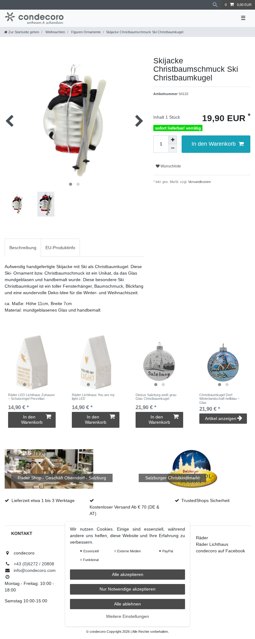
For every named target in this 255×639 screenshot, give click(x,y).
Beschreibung (22, 247)
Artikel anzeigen (220, 418)
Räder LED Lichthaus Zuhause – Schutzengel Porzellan (31, 396)
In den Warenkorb (214, 144)
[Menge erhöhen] (172, 139)
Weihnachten (54, 32)
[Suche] (215, 5)
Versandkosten (199, 182)
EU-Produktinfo (60, 247)
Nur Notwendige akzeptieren (127, 589)
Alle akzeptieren (127, 574)
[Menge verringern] (172, 148)
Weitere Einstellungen (127, 616)
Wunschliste (170, 166)
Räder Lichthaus (212, 544)
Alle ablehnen (127, 603)
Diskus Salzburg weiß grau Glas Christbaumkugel (156, 396)
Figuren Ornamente (85, 32)
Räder (202, 537)
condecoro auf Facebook (220, 550)
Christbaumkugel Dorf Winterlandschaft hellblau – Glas (219, 398)
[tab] (23, 248)
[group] (32, 362)
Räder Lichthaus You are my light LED (93, 396)
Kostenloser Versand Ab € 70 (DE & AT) (124, 510)
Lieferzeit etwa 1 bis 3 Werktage (43, 500)
